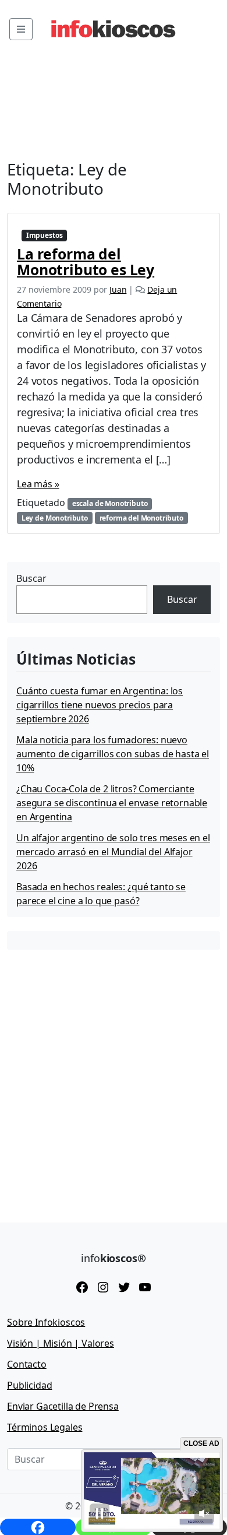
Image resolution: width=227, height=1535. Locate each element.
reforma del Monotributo (141, 518)
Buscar (31, 578)
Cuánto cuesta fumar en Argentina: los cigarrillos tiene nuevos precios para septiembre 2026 (99, 704)
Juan (117, 289)
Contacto (27, 1364)
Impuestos (44, 235)
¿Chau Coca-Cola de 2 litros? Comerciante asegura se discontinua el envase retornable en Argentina (111, 802)
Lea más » (38, 483)
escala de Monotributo (110, 503)
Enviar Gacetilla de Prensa (63, 1406)
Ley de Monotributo (55, 518)
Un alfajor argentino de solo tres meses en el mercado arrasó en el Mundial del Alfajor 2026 (113, 851)
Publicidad (29, 1385)
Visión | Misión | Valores (60, 1343)
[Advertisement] (113, 1077)
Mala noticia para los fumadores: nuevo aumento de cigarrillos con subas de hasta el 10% (112, 753)
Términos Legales (44, 1427)
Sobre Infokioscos (46, 1322)
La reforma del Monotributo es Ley (85, 261)
